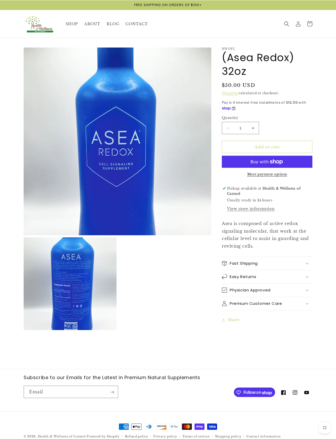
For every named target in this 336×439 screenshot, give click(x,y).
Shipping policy (228, 436)
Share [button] (234, 319)
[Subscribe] (112, 392)
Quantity (230, 118)
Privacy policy (165, 436)
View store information (251, 208)
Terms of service (196, 436)
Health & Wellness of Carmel (62, 436)
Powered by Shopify (103, 436)
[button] (286, 24)
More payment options (267, 174)
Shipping (230, 93)
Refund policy (136, 436)
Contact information (263, 436)
